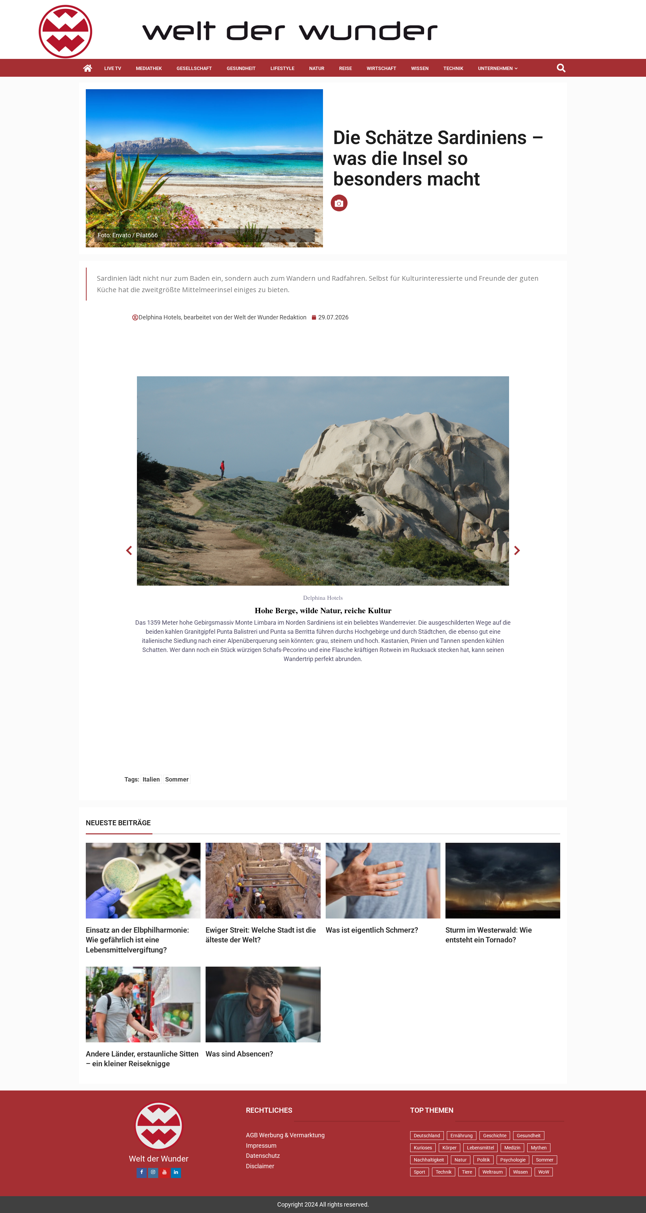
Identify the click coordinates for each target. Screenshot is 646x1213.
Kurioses (423, 1147)
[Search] (561, 68)
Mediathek (149, 68)
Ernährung (462, 1135)
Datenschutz (263, 1155)
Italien (151, 779)
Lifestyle (282, 68)
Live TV (112, 68)
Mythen (539, 1147)
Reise (345, 68)
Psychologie (513, 1160)
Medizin (512, 1147)
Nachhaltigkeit (429, 1160)
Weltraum (492, 1172)
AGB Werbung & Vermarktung (285, 1135)
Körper (449, 1147)
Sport (419, 1172)
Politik (483, 1160)
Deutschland (427, 1135)
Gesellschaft (194, 68)
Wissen (420, 68)
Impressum (261, 1145)
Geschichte (494, 1135)
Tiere (467, 1172)
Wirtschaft (381, 68)
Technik (453, 68)
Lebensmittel (480, 1147)
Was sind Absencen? (239, 1054)
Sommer (177, 779)
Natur (316, 68)
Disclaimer (260, 1166)
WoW (543, 1172)
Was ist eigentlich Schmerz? (372, 930)
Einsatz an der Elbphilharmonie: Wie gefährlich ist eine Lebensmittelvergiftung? (137, 940)
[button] (129, 550)
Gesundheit (241, 68)
